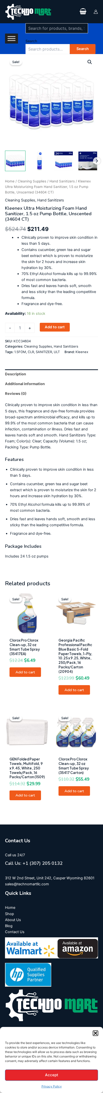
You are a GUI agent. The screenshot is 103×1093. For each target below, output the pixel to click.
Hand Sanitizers (62, 181)
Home (9, 181)
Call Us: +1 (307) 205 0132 (33, 863)
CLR (31, 352)
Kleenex (82, 352)
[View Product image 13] (88, 161)
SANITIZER (44, 352)
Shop (9, 914)
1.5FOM (20, 352)
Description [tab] (15, 374)
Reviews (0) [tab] (15, 393)
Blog (8, 926)
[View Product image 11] (39, 161)
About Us (13, 920)
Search (31, 41)
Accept (51, 1074)
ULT (57, 352)
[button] (95, 1033)
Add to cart (55, 327)
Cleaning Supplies (32, 181)
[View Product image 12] (64, 161)
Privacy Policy (52, 1086)
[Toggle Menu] (12, 38)
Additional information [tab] (25, 384)
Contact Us (14, 932)
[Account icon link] (96, 12)
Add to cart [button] (25, 672)
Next (96, 161)
